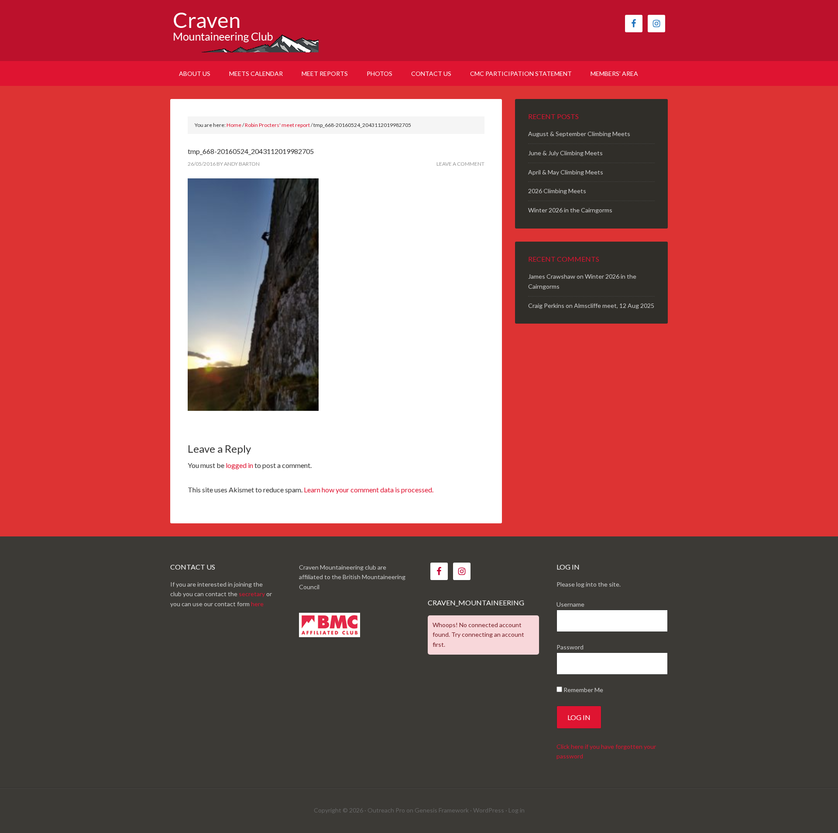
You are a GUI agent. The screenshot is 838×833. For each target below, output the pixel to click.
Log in (516, 810)
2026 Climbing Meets (557, 191)
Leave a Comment (460, 163)
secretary (252, 593)
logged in (239, 465)
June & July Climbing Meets (565, 153)
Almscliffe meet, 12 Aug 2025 (614, 305)
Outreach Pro (386, 810)
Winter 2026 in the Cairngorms (570, 210)
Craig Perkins (546, 305)
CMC (244, 30)
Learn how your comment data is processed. (368, 489)
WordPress (488, 810)
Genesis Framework (442, 810)
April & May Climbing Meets (565, 172)
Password (570, 647)
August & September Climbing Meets (579, 133)
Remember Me (582, 689)
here (257, 604)
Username (570, 604)
